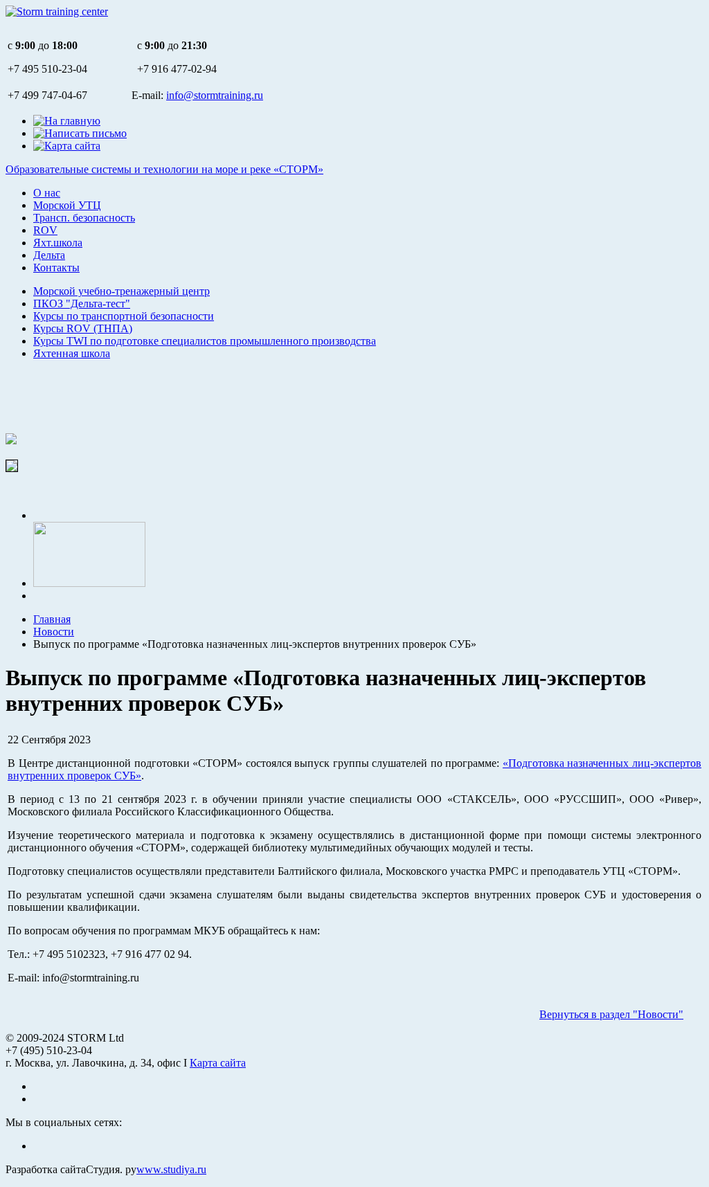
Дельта (49, 255)
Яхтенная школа (71, 353)
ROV (45, 230)
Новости (53, 631)
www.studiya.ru (171, 1169)
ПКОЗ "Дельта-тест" (81, 303)
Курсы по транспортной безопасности (123, 316)
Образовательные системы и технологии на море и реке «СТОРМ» (164, 169)
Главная (52, 619)
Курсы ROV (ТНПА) (82, 328)
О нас (46, 193)
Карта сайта (218, 1063)
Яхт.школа (57, 242)
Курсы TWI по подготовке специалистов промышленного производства (204, 341)
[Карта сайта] (66, 146)
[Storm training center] (57, 11)
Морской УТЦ (67, 205)
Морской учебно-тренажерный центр (121, 291)
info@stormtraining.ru (214, 95)
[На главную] (66, 121)
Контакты (56, 267)
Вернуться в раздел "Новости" (611, 1014)
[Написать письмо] (80, 133)
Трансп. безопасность (84, 218)
